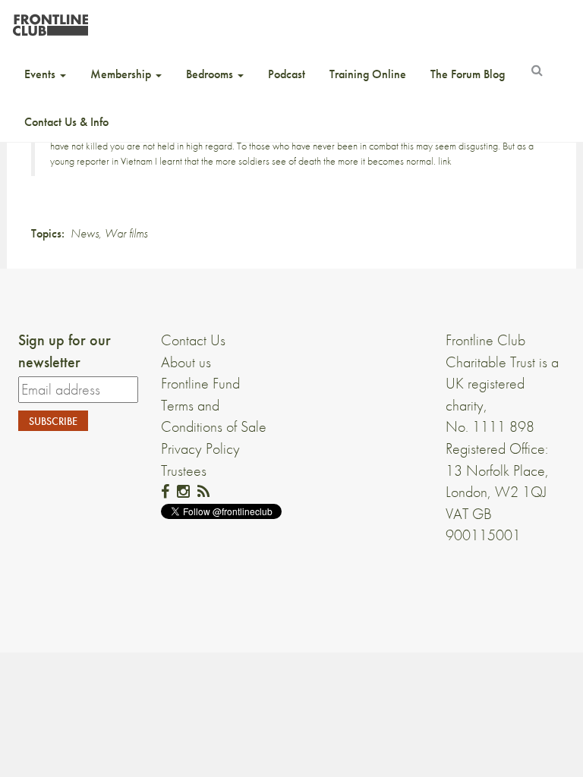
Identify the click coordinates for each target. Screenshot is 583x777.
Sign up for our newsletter (64, 351)
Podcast (286, 74)
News (85, 233)
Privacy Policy (200, 448)
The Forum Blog (467, 74)
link (445, 161)
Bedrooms (211, 74)
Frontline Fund (200, 383)
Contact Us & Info (66, 122)
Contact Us (193, 340)
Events (41, 74)
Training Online (367, 74)
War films (126, 233)
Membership (122, 74)
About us (186, 362)
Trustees (183, 470)
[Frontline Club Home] (50, 21)
